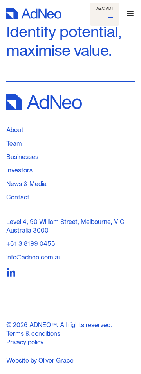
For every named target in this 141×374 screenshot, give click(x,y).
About (15, 130)
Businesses (22, 157)
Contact (17, 197)
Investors (19, 170)
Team (14, 143)
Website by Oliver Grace (40, 360)
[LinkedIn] (11, 272)
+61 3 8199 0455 (30, 243)
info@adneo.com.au (34, 257)
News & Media (26, 184)
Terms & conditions (33, 333)
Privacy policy (24, 342)
